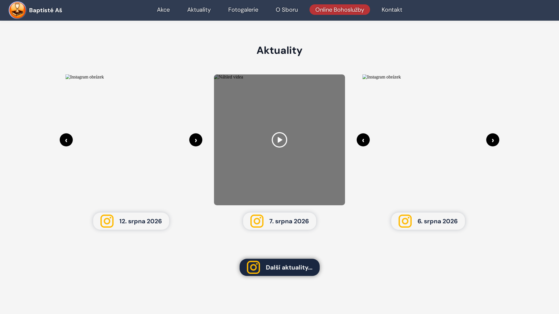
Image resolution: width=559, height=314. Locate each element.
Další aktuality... (289, 267)
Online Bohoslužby (339, 9)
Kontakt (392, 9)
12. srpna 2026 (140, 221)
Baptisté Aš (45, 10)
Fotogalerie (243, 9)
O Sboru (287, 9)
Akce (163, 9)
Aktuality (199, 9)
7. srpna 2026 (289, 221)
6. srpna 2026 (438, 221)
